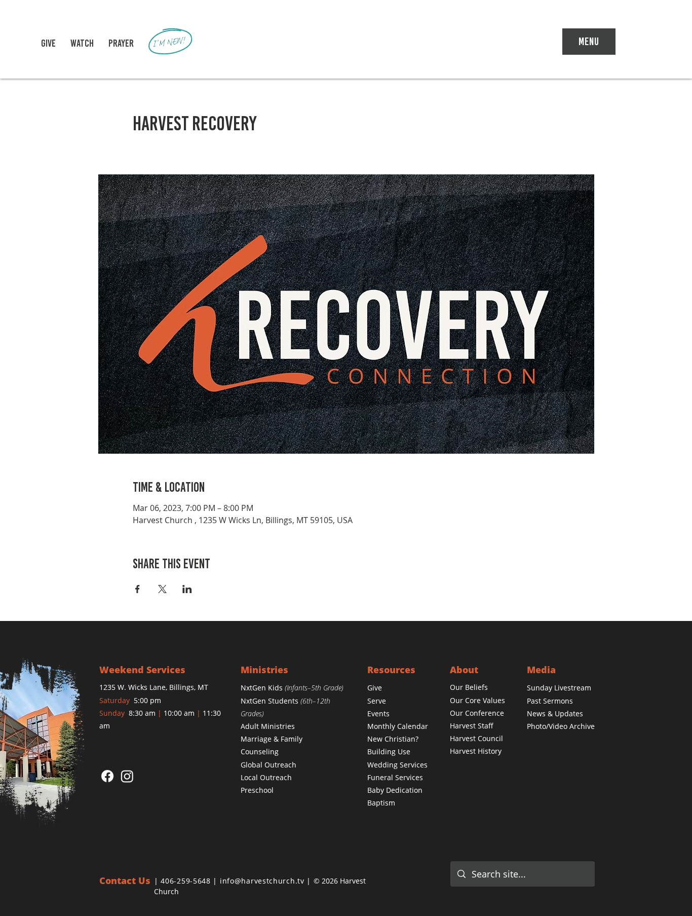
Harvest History (476, 751)
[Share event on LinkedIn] (187, 589)
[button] (82, 43)
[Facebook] (107, 776)
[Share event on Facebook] (137, 589)
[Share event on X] (162, 589)
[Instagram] (127, 776)
